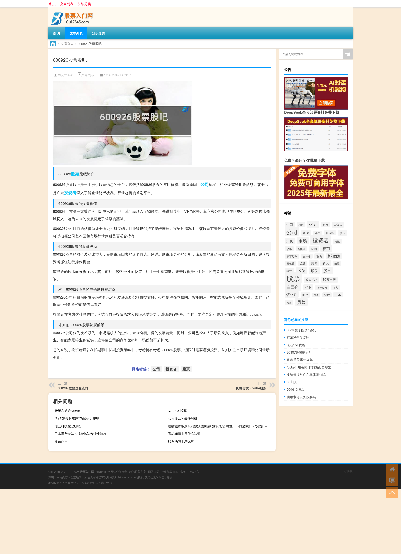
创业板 (330, 233)
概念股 (290, 263)
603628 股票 (177, 410)
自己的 (293, 286)
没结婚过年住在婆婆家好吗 (306, 374)
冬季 (317, 233)
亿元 (313, 224)
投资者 (70, 193)
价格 (325, 225)
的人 (325, 263)
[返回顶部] (391, 492)
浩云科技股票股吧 (68, 426)
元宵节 (338, 225)
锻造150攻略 (296, 344)
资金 (316, 295)
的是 (337, 263)
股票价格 (311, 279)
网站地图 (153, 471)
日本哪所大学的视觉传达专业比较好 (81, 433)
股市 (327, 270)
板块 (319, 256)
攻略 (289, 249)
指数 (337, 241)
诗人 (335, 287)
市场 (302, 241)
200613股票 (295, 389)
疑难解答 (166, 471)
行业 (308, 287)
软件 (327, 295)
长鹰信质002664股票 (251, 388)
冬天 (306, 232)
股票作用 (61, 441)
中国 (289, 224)
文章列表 (66, 3)
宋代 (289, 241)
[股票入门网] (72, 9)
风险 (301, 302)
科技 (289, 271)
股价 (301, 270)
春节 (326, 248)
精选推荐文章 (137, 471)
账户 (305, 295)
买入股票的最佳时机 (182, 418)
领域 (288, 303)
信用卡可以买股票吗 (301, 396)
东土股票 (293, 382)
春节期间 (292, 256)
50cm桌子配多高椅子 (302, 330)
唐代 (342, 233)
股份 (314, 270)
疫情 (314, 263)
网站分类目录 (118, 471)
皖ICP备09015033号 (186, 471)
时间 (314, 249)
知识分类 (84, 3)
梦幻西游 (333, 256)
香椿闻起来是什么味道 (184, 433)
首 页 (52, 3)
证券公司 (322, 287)
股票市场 (329, 279)
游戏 (302, 263)
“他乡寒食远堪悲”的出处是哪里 (77, 418)
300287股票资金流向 (73, 388)
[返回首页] (391, 469)
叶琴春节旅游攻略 (68, 410)
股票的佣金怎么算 (181, 441)
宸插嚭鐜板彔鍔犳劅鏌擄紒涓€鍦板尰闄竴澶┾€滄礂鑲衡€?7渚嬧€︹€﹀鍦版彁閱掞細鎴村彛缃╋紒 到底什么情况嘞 (221, 426)
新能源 (301, 249)
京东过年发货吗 (298, 337)
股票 (75, 174)
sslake (69, 75)
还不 (338, 295)
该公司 (291, 294)
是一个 (307, 256)
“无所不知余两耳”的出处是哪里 (309, 367)
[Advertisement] (139, 521)
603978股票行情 (299, 352)
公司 (204, 184)
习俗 (301, 225)
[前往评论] (391, 480)
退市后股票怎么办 (300, 359)
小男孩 (348, 471)
